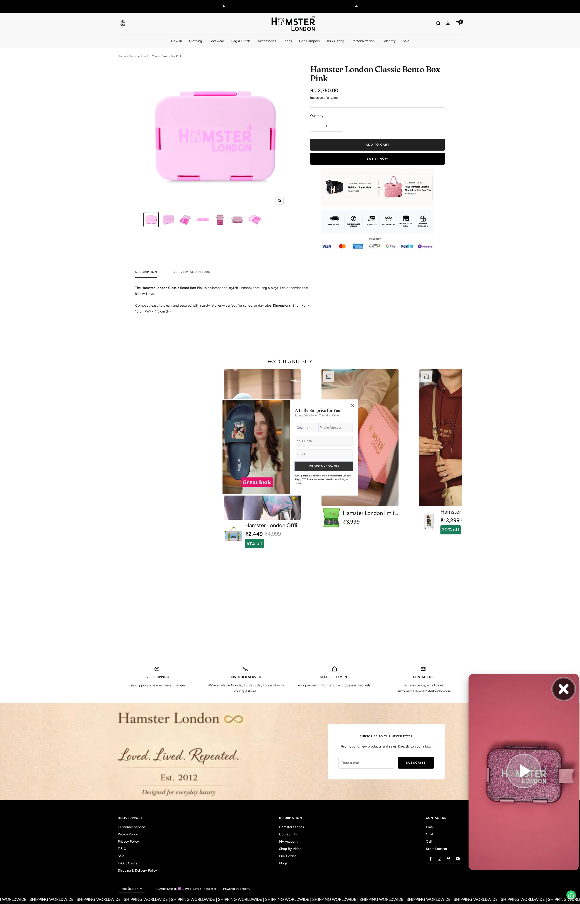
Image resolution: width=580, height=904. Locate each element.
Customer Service (131, 827)
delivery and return (191, 272)
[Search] (438, 23)
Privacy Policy (128, 841)
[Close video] (563, 689)
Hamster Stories (291, 827)
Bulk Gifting (335, 41)
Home (122, 56)
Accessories (267, 41)
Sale (406, 41)
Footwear (216, 41)
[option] (360, 448)
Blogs (283, 863)
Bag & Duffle (241, 41)
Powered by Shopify (236, 888)
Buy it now (377, 158)
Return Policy (128, 834)
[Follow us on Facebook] (430, 858)
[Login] (448, 23)
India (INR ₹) (129, 888)
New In (176, 41)
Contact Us (288, 834)
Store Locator (436, 849)
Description (146, 272)
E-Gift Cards (127, 863)
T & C (122, 849)
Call (429, 841)
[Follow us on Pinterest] (448, 858)
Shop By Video (290, 849)
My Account (288, 841)
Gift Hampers (309, 41)
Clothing (195, 41)
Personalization (363, 41)
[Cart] (457, 23)
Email (430, 827)
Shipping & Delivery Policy (137, 870)
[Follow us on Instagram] (439, 858)
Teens (287, 41)
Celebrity (389, 41)
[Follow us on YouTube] (457, 858)
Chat (429, 834)
